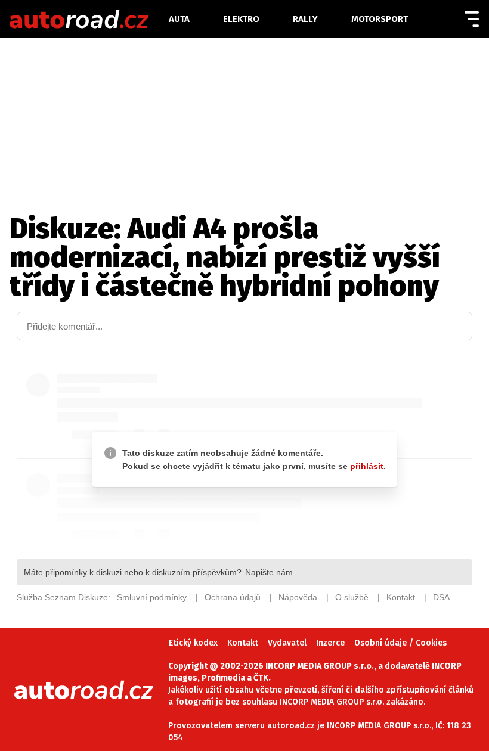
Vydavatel (287, 643)
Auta (179, 19)
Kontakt (242, 643)
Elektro (241, 19)
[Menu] (471, 19)
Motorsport (379, 19)
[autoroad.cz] (88, 19)
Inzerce (330, 643)
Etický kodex (193, 643)
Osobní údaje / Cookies (400, 643)
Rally (305, 19)
